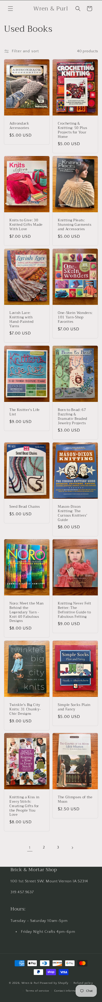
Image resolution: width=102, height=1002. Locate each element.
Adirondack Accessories (19, 125)
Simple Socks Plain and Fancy (74, 707)
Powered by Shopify (54, 982)
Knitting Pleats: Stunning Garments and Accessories (74, 225)
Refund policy (83, 983)
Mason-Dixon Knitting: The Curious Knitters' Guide (72, 513)
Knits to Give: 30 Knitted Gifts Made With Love (26, 225)
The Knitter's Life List (24, 412)
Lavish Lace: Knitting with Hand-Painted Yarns (21, 319)
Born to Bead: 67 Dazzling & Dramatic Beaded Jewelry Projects (72, 416)
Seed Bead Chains (24, 507)
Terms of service (37, 990)
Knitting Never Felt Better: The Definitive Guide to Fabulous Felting (74, 610)
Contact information (67, 990)
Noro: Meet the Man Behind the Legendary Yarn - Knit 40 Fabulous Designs (26, 613)
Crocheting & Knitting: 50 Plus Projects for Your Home (72, 130)
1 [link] (30, 847)
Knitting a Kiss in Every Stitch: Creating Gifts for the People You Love (24, 806)
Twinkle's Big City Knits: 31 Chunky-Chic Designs (25, 709)
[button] (10, 8)
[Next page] (72, 847)
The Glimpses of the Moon (75, 799)
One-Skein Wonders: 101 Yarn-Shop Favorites (75, 317)
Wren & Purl (30, 982)
